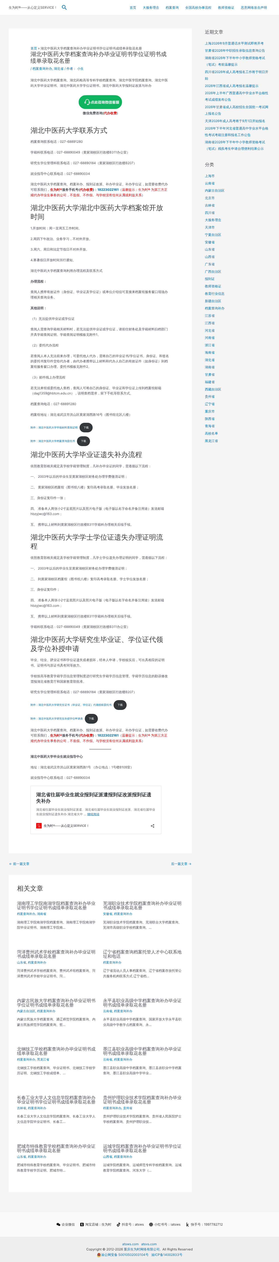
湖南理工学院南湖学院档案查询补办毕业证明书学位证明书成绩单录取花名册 (56, 905)
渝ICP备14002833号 (166, 1255)
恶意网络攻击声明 (254, 7)
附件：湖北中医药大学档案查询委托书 (53, 441)
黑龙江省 (43, 1059)
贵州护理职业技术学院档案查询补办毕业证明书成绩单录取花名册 (142, 1100)
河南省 (210, 338)
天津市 (210, 227)
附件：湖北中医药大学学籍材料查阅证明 (54, 427)
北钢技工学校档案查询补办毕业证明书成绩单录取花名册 (56, 1051)
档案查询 (172, 7)
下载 (86, 427)
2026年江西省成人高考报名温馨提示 (232, 86)
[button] (64, 7)
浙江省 (210, 345)
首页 (133, 7)
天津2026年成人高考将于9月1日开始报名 (235, 121)
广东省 (210, 264)
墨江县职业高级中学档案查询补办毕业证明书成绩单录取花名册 (142, 1051)
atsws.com (130, 1244)
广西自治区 (213, 271)
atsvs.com (149, 1244)
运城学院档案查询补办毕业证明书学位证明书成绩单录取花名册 (142, 1148)
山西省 (107, 1156)
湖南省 (41, 914)
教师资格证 (226, 7)
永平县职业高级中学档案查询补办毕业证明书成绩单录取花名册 (142, 1003)
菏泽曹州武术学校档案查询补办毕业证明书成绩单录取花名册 (56, 954)
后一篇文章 (181, 864)
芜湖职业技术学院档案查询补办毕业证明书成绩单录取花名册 (142, 905)
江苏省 (210, 316)
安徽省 (107, 914)
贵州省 (127, 1108)
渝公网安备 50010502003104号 (125, 1255)
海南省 (210, 352)
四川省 (210, 213)
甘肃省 (210, 374)
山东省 (21, 962)
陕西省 (210, 419)
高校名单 (211, 433)
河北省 (210, 330)
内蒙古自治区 (26, 1011)
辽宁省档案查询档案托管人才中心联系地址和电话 (142, 954)
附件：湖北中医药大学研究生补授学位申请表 (57, 718)
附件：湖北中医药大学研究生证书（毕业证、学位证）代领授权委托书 (71, 704)
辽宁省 (210, 404)
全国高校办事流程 (198, 7)
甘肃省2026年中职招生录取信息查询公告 (235, 50)
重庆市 (210, 411)
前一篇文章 (19, 864)
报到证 (210, 279)
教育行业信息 (215, 294)
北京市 (210, 198)
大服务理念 (151, 7)
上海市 (210, 176)
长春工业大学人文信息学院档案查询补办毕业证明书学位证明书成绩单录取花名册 (56, 1100)
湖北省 (59, 69)
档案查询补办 (42, 69)
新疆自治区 (213, 301)
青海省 (210, 426)
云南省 (107, 1011)
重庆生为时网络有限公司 (142, 1249)
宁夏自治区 (213, 235)
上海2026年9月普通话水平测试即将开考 (234, 43)
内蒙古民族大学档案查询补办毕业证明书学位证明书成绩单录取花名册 (56, 1003)
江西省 (210, 323)
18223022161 (108, 190)
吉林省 (21, 1108)
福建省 (210, 382)
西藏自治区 (213, 389)
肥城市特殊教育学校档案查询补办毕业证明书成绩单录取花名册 (56, 1148)
